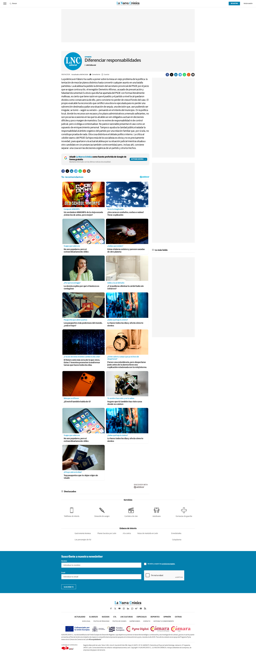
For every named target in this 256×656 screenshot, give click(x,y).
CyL (114, 617)
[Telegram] (180, 74)
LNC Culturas (126, 617)
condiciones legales (168, 564)
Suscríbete (69, 587)
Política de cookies (119, 621)
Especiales (142, 617)
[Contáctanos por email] (141, 608)
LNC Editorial (91, 65)
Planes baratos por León (106, 533)
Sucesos (105, 617)
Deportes (155, 617)
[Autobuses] (156, 512)
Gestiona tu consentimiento (163, 621)
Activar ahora (137, 159)
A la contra (127, 533)
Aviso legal (86, 621)
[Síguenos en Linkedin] (128, 608)
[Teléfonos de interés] (71, 512)
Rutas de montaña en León (147, 533)
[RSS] (145, 608)
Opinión (88, 57)
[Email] (193, 74)
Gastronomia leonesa (83, 533)
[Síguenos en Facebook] (111, 608)
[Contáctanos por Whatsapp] (132, 608)
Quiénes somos (134, 621)
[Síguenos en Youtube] (119, 608)
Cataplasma (176, 540)
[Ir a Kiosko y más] (136, 608)
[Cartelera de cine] (131, 512)
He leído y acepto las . (161, 564)
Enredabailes (176, 533)
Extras (178, 617)
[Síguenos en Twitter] (115, 608)
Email (63, 573)
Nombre (64, 561)
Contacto (146, 621)
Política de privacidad (101, 621)
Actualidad (79, 617)
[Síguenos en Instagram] (124, 608)
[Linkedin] (176, 74)
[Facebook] (167, 74)
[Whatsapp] (184, 74)
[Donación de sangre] (102, 512)
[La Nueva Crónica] (128, 605)
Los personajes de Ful (83, 540)
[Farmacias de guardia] (184, 512)
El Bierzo (93, 617)
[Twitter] (171, 74)
